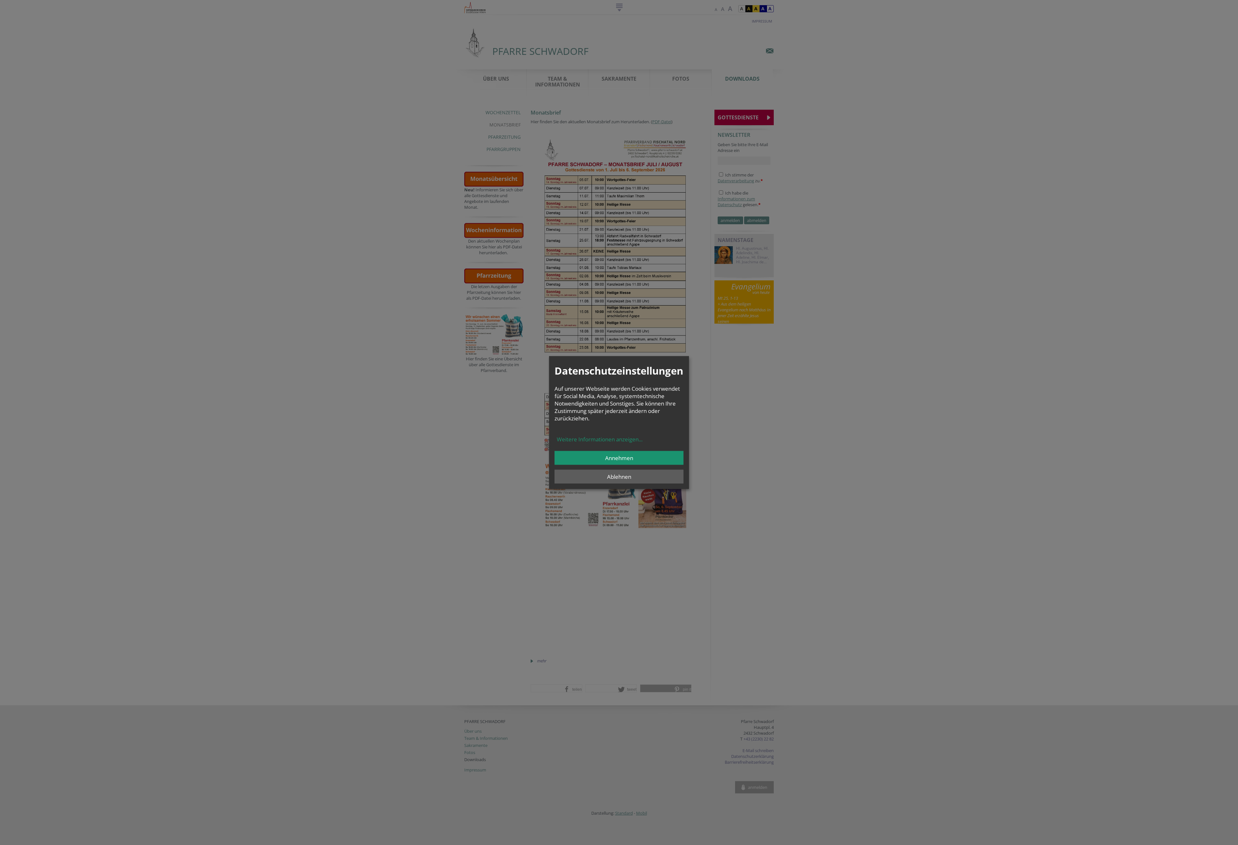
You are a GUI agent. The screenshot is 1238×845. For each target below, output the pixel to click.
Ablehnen (619, 476)
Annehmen (619, 458)
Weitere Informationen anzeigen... (600, 439)
